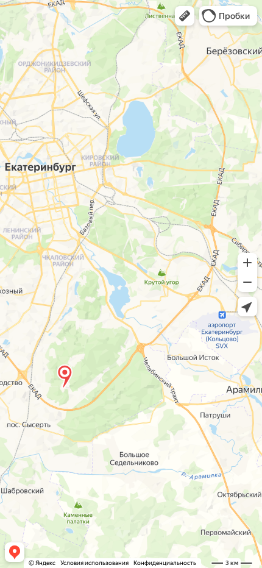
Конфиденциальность (164, 562)
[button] (184, 16)
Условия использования (94, 562)
